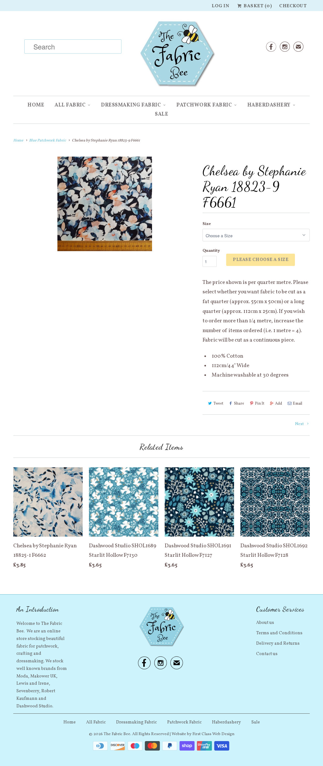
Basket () (257, 6)
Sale (161, 114)
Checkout (293, 6)
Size (207, 224)
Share (239, 403)
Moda (22, 676)
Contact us (267, 654)
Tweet (218, 403)
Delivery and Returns (278, 644)
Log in (220, 6)
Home (35, 105)
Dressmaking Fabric (131, 105)
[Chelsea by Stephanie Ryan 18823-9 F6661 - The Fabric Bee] (104, 204)
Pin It (259, 403)
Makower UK (43, 676)
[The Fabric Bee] (161, 56)
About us (265, 623)
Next (300, 424)
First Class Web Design (213, 734)
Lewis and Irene (32, 684)
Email (297, 403)
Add (278, 403)
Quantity (211, 251)
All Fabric (70, 105)
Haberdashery (269, 105)
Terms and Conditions (279, 633)
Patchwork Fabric (204, 105)
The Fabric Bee (117, 734)
